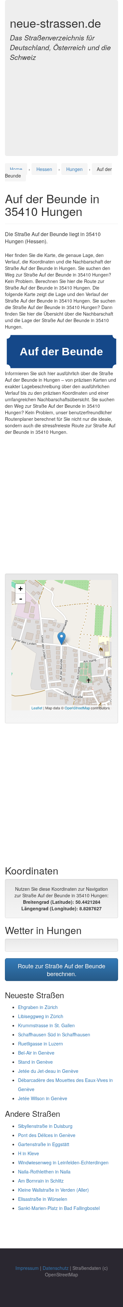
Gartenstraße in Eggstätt (43, 1144)
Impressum (27, 1268)
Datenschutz (56, 1268)
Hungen (74, 169)
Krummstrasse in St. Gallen (46, 1025)
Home (16, 169)
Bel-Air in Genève (36, 1052)
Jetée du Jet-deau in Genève (48, 1071)
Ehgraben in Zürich (38, 1007)
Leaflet (36, 707)
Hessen (44, 169)
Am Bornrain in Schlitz (41, 1180)
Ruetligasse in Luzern (40, 1043)
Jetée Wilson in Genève (42, 1098)
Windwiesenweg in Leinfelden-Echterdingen (63, 1162)
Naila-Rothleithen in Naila (44, 1171)
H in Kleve (28, 1153)
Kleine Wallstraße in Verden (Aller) (53, 1189)
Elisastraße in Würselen (42, 1199)
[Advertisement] (61, 105)
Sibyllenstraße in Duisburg (45, 1126)
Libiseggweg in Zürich (40, 1016)
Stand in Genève (35, 1061)
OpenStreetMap (77, 707)
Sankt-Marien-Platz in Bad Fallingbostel (59, 1208)
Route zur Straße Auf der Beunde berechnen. (61, 969)
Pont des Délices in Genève (46, 1135)
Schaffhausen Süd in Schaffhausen (54, 1034)
